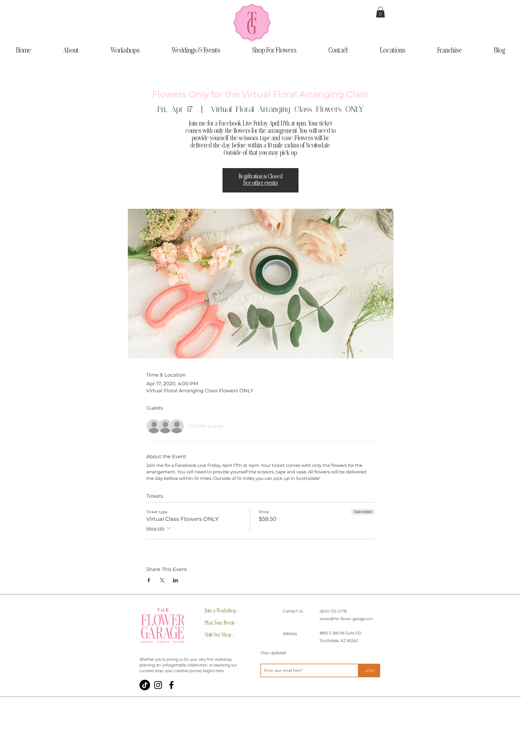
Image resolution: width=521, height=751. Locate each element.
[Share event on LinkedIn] (175, 580)
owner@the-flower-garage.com (346, 619)
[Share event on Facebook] (148, 580)
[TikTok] (144, 685)
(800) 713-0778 (333, 611)
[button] (380, 12)
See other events (260, 183)
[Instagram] (158, 685)
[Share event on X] (162, 580)
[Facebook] (171, 685)
